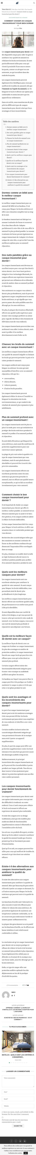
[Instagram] (15, 1141)
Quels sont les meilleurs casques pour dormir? (19, 156)
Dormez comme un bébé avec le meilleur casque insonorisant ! (17, 128)
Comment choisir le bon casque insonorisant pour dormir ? (17, 150)
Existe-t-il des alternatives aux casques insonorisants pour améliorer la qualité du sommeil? (18, 182)
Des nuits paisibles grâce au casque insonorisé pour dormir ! (18, 134)
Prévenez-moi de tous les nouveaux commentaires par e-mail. (15, 1121)
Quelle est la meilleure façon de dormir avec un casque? (17, 162)
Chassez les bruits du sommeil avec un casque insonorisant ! (18, 139)
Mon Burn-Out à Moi (18, 9)
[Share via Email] (28, 985)
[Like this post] (24, 985)
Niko (20, 28)
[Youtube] (20, 1141)
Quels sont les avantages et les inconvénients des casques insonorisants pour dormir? (17, 168)
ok (25, 1153)
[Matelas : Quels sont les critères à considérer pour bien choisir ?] (18, 1041)
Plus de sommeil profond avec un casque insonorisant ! (18, 145)
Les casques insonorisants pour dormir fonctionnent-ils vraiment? (18, 175)
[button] (3, 1047)
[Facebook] (11, 1141)
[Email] (24, 1141)
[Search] (34, 3)
